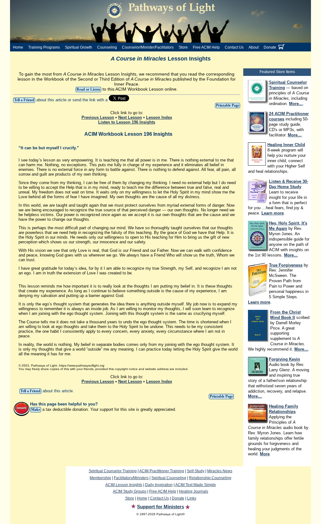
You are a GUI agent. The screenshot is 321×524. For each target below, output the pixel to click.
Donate (270, 47)
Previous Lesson (98, 117)
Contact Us (234, 47)
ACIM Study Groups (129, 491)
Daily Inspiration (159, 485)
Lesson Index (159, 117)
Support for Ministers (160, 506)
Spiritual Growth (78, 47)
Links (191, 498)
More (265, 454)
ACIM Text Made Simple (195, 485)
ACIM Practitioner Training (161, 471)
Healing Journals (193, 491)
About (254, 47)
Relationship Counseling (210, 478)
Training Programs (44, 47)
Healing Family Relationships (283, 409)
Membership (100, 478)
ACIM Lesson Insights (123, 485)
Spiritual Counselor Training (113, 471)
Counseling (107, 47)
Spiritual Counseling (168, 478)
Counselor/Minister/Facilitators (148, 47)
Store (183, 47)
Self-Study (195, 471)
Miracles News (219, 471)
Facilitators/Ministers (131, 478)
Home (18, 47)
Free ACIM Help (206, 47)
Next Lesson (130, 117)
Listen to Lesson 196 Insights (126, 122)
